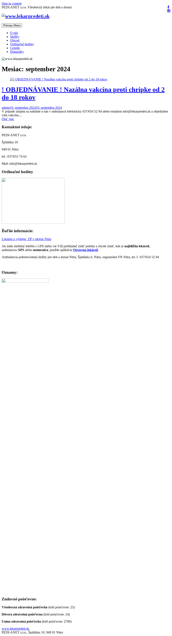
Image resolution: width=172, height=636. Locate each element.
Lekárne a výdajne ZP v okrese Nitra (26, 239)
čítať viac (8, 119)
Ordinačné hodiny (22, 44)
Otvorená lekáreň (85, 250)
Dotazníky (17, 51)
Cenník (15, 48)
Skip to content (12, 3)
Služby (14, 36)
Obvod (14, 40)
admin (6, 107)
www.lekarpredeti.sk (15, 628)
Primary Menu (11, 25)
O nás (14, 33)
